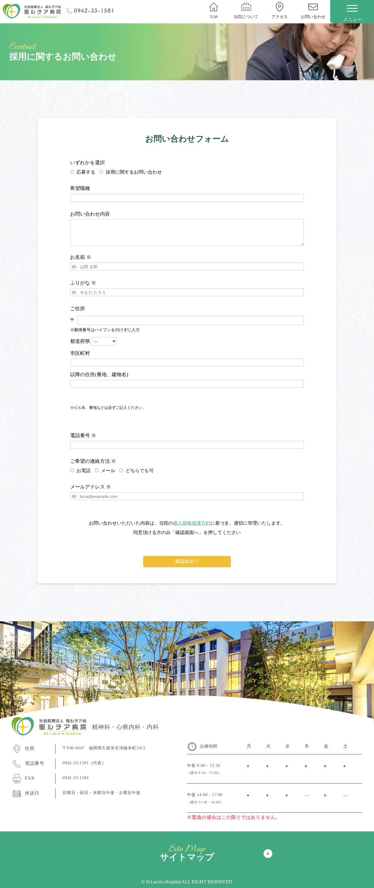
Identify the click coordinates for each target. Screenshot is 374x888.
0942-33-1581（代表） (84, 762)
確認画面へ (187, 561)
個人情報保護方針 (191, 523)
